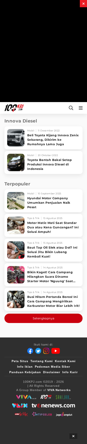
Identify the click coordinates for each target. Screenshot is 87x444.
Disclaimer (51, 372)
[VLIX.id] (20, 405)
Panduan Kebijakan (25, 372)
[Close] (83, 3)
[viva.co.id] (26, 397)
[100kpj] (46, 397)
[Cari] (71, 108)
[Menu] (81, 108)
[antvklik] (21, 414)
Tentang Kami (41, 361)
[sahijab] (63, 397)
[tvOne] (53, 405)
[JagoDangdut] (64, 414)
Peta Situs (20, 361)
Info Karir (70, 372)
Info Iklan (25, 366)
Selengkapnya (43, 318)
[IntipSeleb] (42, 414)
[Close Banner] (73, 436)
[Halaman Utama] (13, 108)
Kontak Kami (65, 361)
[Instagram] (46, 351)
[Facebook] (30, 351)
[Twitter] (38, 351)
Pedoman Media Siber (52, 366)
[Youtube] (55, 351)
